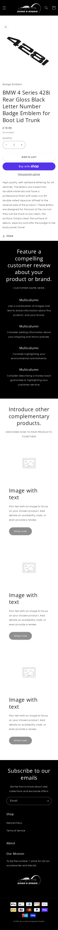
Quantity (7, 138)
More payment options (29, 174)
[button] (4, 8)
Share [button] (9, 236)
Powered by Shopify (37, 921)
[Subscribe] (47, 801)
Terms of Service (15, 830)
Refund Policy (14, 823)
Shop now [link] (20, 531)
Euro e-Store (24, 921)
